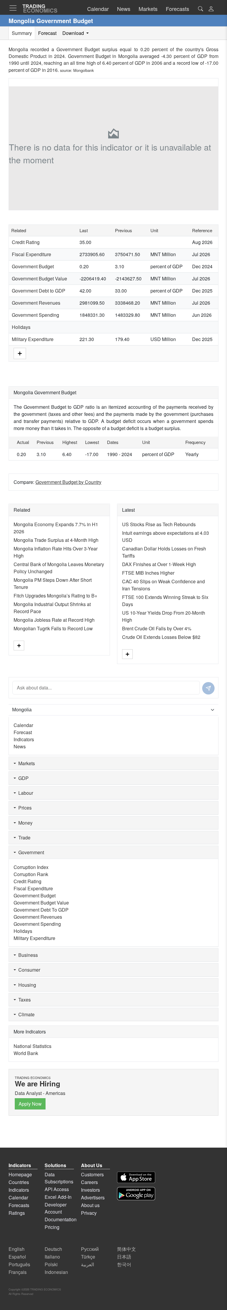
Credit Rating (26, 242)
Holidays (21, 327)
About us (90, 1205)
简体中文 (126, 1249)
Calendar (23, 725)
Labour (24, 792)
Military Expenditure (32, 339)
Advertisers (93, 1197)
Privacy (89, 1212)
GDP (22, 778)
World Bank (26, 1053)
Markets (25, 763)
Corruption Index (31, 867)
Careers (89, 1182)
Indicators (24, 739)
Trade (23, 837)
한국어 (124, 1264)
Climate (25, 1014)
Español (17, 1256)
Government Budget (33, 266)
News (20, 746)
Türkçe (88, 1256)
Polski (51, 1264)
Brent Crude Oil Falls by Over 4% (156, 628)
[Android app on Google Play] (136, 1193)
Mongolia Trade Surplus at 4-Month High (56, 540)
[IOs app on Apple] (136, 1177)
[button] (211, 9)
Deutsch (53, 1249)
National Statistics (32, 1046)
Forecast (23, 732)
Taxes (23, 999)
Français (18, 1272)
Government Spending (35, 314)
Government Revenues (36, 302)
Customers (92, 1174)
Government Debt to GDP (38, 290)
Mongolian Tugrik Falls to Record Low (53, 628)
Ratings (17, 1212)
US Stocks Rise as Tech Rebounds (159, 524)
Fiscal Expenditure (31, 254)
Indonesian (56, 1272)
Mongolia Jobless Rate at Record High (54, 619)
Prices (24, 807)
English (17, 1249)
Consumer (28, 969)
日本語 (124, 1256)
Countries (19, 1182)
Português (19, 1264)
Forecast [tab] (47, 33)
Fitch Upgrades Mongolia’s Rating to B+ (55, 595)
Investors (90, 1189)
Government (30, 852)
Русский (90, 1249)
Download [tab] (73, 33)
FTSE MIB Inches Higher (148, 572)
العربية (87, 1264)
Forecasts (19, 1205)
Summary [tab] (22, 33)
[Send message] (208, 688)
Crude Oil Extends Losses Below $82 (161, 637)
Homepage (20, 1174)
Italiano (52, 1256)
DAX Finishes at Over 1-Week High (159, 564)
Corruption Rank (31, 874)
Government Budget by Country (68, 482)
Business (27, 955)
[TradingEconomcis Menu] (15, 8)
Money (24, 822)
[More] (20, 353)
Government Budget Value (39, 278)
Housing (26, 984)
